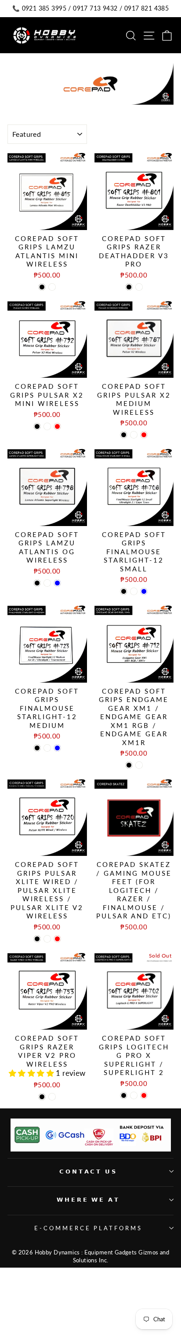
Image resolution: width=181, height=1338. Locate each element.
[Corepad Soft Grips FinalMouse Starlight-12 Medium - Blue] (57, 748)
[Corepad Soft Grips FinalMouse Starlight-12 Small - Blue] (144, 591)
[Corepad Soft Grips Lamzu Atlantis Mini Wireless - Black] (42, 287)
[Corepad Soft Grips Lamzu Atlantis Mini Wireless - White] (52, 287)
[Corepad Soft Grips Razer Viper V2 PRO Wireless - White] (52, 1096)
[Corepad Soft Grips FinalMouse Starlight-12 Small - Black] (123, 591)
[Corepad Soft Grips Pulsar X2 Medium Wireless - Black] (123, 434)
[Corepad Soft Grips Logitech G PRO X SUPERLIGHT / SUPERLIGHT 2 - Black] (123, 1095)
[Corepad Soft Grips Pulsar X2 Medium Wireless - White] (133, 434)
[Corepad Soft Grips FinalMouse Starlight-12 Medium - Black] (37, 748)
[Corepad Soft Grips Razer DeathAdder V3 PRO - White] (139, 287)
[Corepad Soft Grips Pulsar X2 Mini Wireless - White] (47, 426)
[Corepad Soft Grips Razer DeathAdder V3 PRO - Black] (129, 287)
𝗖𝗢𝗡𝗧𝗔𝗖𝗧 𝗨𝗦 (88, 1171)
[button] (32, 1073)
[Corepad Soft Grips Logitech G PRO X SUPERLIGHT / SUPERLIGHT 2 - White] (133, 1095)
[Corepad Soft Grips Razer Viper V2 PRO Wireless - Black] (42, 1096)
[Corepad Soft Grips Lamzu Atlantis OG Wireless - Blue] (57, 583)
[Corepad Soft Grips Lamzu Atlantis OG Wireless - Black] (37, 583)
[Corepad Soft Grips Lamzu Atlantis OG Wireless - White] (47, 583)
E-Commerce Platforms (88, 1228)
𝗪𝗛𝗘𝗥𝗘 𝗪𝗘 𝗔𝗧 (88, 1199)
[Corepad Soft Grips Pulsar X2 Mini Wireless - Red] (57, 426)
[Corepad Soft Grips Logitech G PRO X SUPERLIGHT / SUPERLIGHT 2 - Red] (144, 1095)
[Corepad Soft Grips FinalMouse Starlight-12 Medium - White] (47, 748)
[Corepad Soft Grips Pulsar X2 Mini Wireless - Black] (37, 426)
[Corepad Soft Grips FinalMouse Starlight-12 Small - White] (133, 591)
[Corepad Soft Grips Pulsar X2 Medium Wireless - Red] (144, 434)
